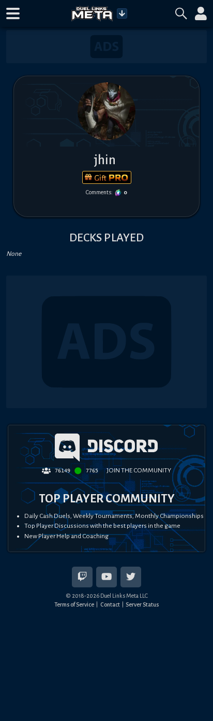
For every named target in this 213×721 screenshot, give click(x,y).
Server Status (142, 604)
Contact (110, 604)
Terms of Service (74, 604)
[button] (13, 13)
